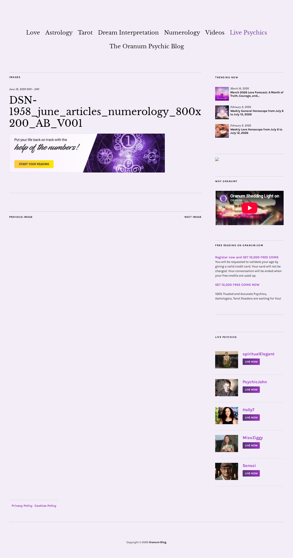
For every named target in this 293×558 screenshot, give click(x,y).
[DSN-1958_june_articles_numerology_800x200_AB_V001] (87, 171)
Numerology (182, 32)
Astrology (59, 32)
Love (33, 32)
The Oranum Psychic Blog (146, 46)
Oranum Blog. (158, 542)
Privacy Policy (22, 506)
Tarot (85, 32)
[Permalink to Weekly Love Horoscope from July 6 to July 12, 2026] (222, 131)
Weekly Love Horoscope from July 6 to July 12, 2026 (256, 131)
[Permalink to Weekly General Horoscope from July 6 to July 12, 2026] (222, 112)
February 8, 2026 (240, 107)
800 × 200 (33, 89)
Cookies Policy (45, 506)
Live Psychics (248, 32)
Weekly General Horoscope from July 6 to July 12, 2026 (257, 112)
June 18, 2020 (17, 89)
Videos (215, 32)
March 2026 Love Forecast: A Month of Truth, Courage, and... (256, 94)
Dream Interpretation (128, 32)
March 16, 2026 (239, 88)
